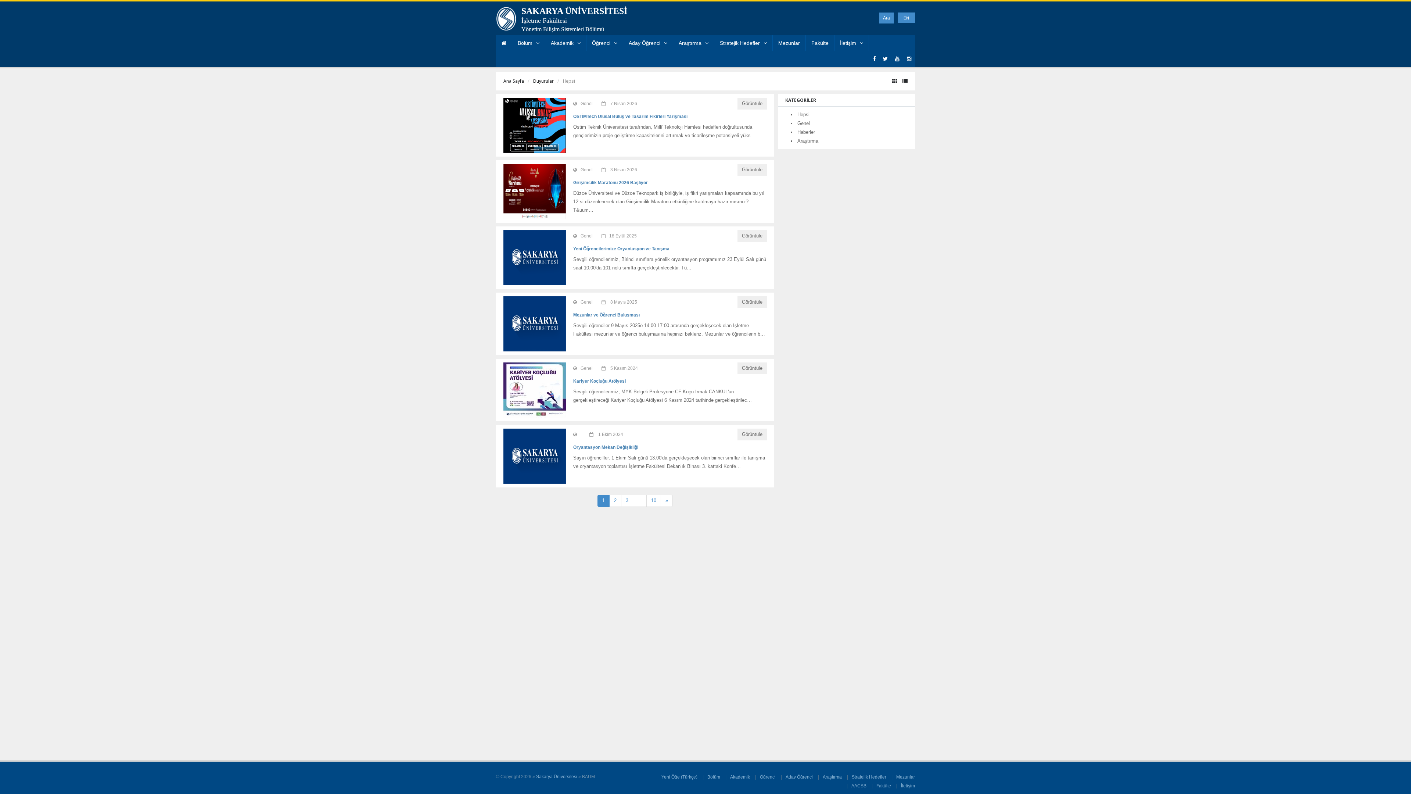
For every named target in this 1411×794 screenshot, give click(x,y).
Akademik (562, 43)
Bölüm (525, 43)
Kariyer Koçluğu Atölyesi (599, 381)
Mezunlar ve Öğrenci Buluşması (606, 315)
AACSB (858, 785)
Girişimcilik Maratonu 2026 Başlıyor (610, 182)
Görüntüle (752, 103)
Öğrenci (601, 43)
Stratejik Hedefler (740, 43)
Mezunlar (789, 43)
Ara (886, 18)
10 (653, 500)
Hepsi (803, 114)
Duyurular (543, 81)
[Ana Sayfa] (504, 43)
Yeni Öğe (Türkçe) (679, 777)
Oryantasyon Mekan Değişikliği (605, 447)
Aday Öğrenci (644, 43)
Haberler (806, 132)
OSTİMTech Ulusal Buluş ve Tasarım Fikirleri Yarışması (630, 116)
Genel (803, 123)
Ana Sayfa (513, 81)
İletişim (848, 43)
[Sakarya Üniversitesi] (506, 20)
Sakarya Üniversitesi (556, 776)
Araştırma (690, 43)
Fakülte (820, 43)
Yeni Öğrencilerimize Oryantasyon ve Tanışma (621, 248)
